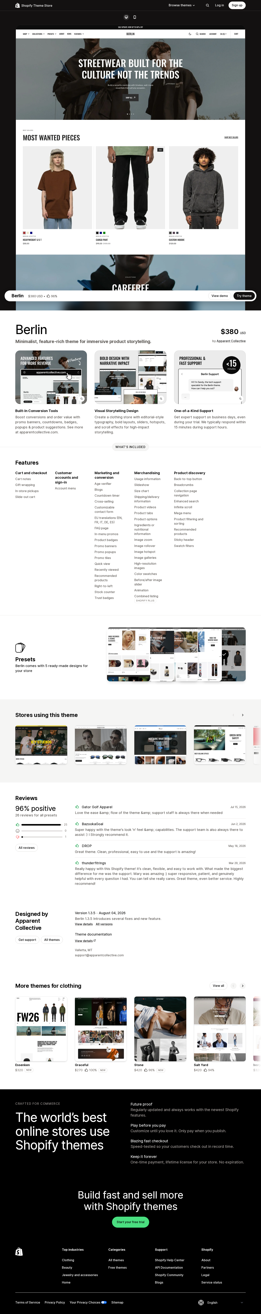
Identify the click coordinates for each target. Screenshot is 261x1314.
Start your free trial (130, 1222)
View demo (220, 296)
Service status (211, 1282)
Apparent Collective (231, 341)
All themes (52, 940)
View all (218, 986)
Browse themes (180, 5)
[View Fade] (152, 654)
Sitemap (117, 1302)
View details (84, 924)
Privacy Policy (55, 1302)
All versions (104, 924)
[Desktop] (126, 17)
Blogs (159, 1282)
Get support (27, 940)
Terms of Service (27, 1302)
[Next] (243, 715)
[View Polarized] (176, 654)
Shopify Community (169, 1275)
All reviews (27, 848)
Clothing (68, 1260)
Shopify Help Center (169, 1260)
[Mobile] (135, 17)
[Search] (207, 5)
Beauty (67, 1267)
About (205, 1260)
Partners (207, 1267)
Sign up (237, 5)
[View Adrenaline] (200, 654)
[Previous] (233, 715)
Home (66, 1282)
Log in (219, 5)
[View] (41, 745)
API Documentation (169, 1267)
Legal (205, 1275)
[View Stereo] (128, 654)
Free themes (117, 1267)
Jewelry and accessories (80, 1275)
